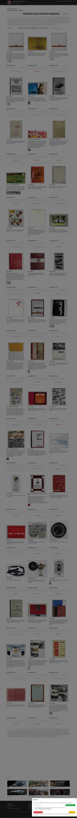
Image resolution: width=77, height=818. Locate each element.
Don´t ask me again (38, 812)
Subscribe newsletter (70, 805)
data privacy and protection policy (59, 807)
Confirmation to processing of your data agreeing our (50, 807)
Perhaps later (72, 812)
